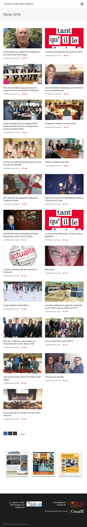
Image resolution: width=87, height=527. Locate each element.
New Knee (49, 269)
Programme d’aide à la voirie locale (60, 123)
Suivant (22, 434)
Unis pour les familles (54, 377)
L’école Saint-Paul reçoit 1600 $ (59, 341)
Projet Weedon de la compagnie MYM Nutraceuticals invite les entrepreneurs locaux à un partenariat (21, 126)
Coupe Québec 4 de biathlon (16, 305)
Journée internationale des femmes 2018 (63, 52)
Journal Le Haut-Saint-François (19, 4)
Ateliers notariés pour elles (57, 162)
